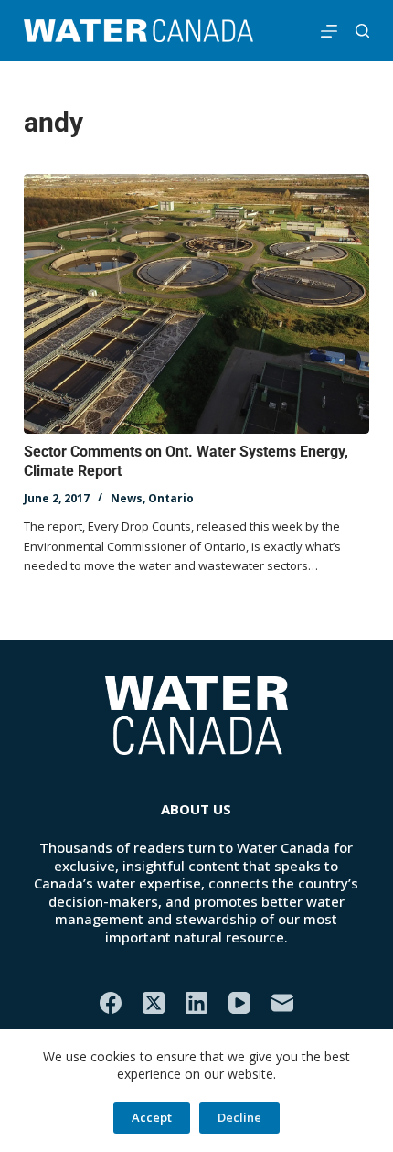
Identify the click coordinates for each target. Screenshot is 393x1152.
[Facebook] (111, 1003)
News (127, 498)
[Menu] (329, 31)
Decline (239, 1117)
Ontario (171, 498)
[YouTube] (239, 1003)
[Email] (282, 1003)
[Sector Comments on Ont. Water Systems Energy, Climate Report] (196, 304)
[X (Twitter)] (154, 1003)
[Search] (362, 31)
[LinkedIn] (196, 1003)
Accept (152, 1117)
